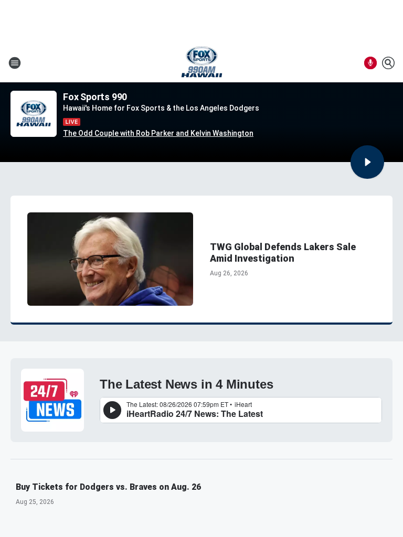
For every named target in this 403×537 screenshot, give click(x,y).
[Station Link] (202, 63)
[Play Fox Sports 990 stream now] (33, 114)
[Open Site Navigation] (14, 63)
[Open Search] (388, 63)
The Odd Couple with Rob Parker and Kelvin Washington (158, 133)
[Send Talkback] (370, 63)
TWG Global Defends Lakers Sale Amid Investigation (283, 252)
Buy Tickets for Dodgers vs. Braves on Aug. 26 (108, 487)
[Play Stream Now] (367, 162)
